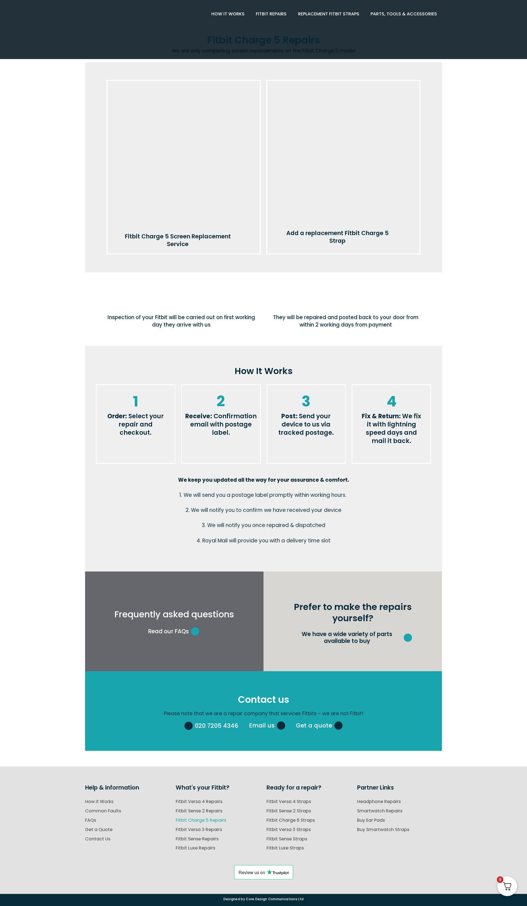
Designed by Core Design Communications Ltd (263, 899)
